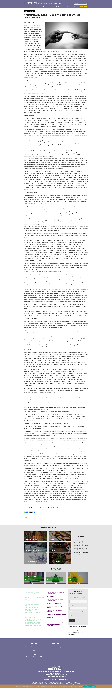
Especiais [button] (76, 6)
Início (41, 6)
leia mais (33, 583)
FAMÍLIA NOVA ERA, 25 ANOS (31, 607)
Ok (84, 686)
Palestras (53, 6)
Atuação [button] (57, 6)
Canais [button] (71, 6)
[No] (110, 686)
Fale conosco (50, 596)
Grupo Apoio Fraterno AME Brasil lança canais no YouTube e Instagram (33, 604)
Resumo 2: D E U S (51, 617)
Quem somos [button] (46, 6)
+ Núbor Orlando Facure (35, 519)
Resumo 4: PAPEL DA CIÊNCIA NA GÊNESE (56, 620)
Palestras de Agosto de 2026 (32, 592)
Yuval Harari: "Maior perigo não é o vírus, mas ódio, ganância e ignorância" (56, 624)
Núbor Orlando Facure (29, 11)
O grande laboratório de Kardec (33, 594)
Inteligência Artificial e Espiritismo (34, 601)
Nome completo (74, 599)
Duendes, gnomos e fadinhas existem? (56, 614)
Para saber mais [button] (64, 6)
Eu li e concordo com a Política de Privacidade (77, 616)
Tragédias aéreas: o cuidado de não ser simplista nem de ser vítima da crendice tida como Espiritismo (34, 624)
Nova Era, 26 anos (29, 596)
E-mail (71, 605)
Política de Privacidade (79, 611)
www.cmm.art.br (72, 634)
